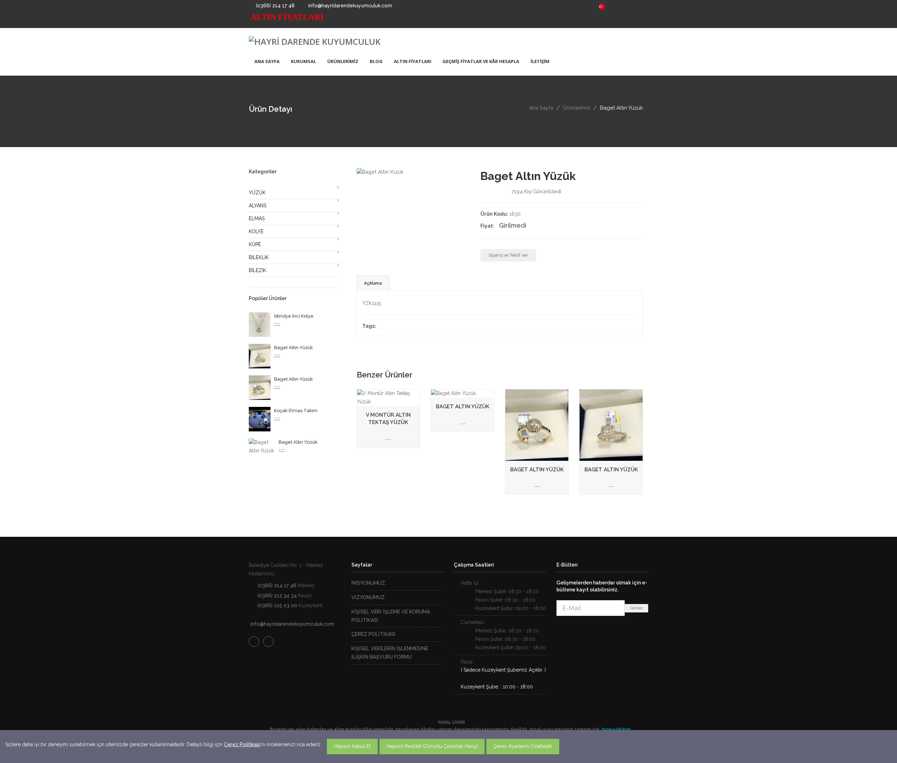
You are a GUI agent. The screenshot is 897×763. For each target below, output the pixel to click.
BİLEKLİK (259, 257)
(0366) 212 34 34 (277, 595)
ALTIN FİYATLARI (412, 61)
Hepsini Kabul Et (352, 746)
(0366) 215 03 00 (277, 605)
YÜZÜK (257, 192)
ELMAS (257, 218)
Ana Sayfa (541, 108)
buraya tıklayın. (617, 729)
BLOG (376, 61)
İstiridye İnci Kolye (294, 316)
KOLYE (256, 231)
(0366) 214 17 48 (274, 5)
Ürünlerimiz (576, 108)
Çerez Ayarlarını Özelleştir (522, 746)
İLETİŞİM (539, 61)
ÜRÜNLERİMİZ (342, 61)
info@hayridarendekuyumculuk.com (349, 5)
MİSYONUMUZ (368, 583)
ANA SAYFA (267, 61)
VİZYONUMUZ (368, 597)
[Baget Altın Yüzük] (380, 172)
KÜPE (255, 244)
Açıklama (373, 283)
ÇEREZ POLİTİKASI (373, 634)
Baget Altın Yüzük (293, 347)
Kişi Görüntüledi (536, 191)
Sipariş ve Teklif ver (508, 255)
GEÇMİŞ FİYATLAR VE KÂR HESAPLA (481, 61)
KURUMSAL (303, 61)
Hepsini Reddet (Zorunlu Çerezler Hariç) (432, 746)
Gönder (636, 608)
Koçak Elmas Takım (295, 410)
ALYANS (257, 205)
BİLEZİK (257, 270)
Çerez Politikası (242, 744)
